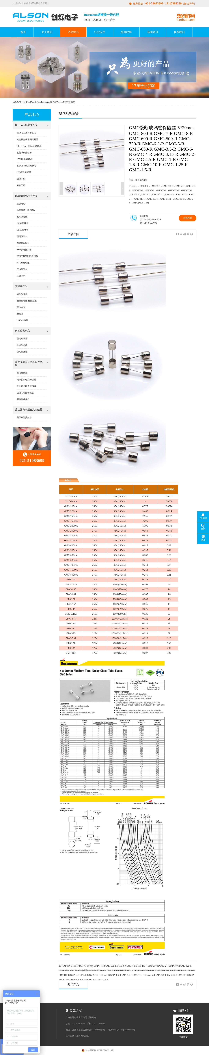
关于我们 (46, 32)
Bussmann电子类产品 (51, 102)
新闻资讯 (152, 32)
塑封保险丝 (22, 236)
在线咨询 (187, 218)
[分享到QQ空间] (181, 234)
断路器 (20, 314)
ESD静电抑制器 (24, 250)
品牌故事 (126, 32)
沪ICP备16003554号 (126, 1030)
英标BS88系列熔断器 (26, 166)
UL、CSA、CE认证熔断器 (29, 146)
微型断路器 (22, 345)
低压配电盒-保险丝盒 (27, 301)
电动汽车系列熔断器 (26, 133)
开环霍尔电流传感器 (26, 386)
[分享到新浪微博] (184, 234)
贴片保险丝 (22, 217)
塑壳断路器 (22, 338)
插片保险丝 (22, 294)
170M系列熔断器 (24, 159)
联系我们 (179, 32)
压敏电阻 (21, 276)
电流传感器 (22, 373)
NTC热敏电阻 (23, 263)
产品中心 (73, 32)
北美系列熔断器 (24, 153)
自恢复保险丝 (23, 243)
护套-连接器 (22, 320)
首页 (23, 32)
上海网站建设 (82, 1036)
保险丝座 (21, 179)
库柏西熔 (21, 185)
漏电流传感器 (23, 399)
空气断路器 (22, 352)
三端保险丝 (22, 269)
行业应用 (99, 32)
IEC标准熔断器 (24, 172)
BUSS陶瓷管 (22, 230)
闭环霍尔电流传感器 (26, 379)
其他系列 (21, 307)
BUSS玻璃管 (69, 102)
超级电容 (21, 204)
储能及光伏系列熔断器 (27, 139)
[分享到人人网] (191, 234)
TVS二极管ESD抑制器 (27, 256)
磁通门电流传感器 (25, 393)
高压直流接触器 (24, 417)
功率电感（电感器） (26, 210)
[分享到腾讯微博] (188, 234)
